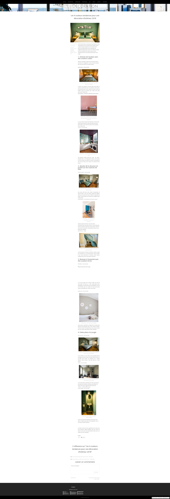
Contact (99, 1)
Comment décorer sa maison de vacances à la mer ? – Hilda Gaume (83, 459)
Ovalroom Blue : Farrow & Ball (84, 172)
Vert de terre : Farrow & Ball (83, 335)
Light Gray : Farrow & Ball (83, 291)
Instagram (105, 1)
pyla (74, 51)
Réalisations (70, 1)
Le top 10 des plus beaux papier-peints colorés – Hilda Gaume (82, 456)
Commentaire (96, 472)
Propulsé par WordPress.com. (85, 497)
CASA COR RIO (73, 477)
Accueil (64, 1)
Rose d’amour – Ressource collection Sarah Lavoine (88, 93)
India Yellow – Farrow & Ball (83, 67)
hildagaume (73, 45)
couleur (75, 48)
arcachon (72, 48)
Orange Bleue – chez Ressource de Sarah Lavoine (87, 199)
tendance (71, 52)
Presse (94, 1)
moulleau (71, 51)
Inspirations (77, 1)
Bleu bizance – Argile (82, 230)
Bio (89, 1)
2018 (73, 47)
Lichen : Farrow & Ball (82, 362)
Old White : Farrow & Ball (83, 263)
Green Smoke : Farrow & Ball (83, 388)
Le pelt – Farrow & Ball (82, 127)
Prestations (84, 1)
